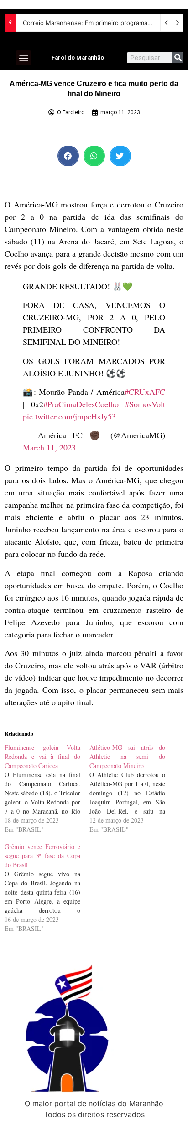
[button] (23, 57)
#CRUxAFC (145, 391)
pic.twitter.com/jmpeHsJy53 (69, 416)
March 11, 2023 (49, 447)
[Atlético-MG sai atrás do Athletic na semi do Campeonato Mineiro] (131, 788)
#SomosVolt (145, 404)
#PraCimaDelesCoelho (81, 404)
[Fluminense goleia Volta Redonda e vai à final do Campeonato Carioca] (47, 788)
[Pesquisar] (177, 57)
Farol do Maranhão (78, 57)
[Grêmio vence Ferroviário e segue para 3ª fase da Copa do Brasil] (47, 887)
